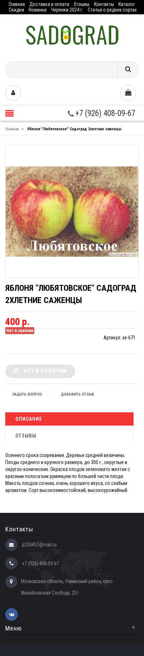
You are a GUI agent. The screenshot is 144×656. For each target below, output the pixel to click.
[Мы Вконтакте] (11, 614)
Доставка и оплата (49, 4)
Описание (28, 419)
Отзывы (81, 4)
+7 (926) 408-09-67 (104, 113)
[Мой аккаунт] (13, 93)
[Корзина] (128, 93)
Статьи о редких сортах (112, 10)
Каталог (126, 4)
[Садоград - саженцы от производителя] (72, 35)
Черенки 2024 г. (67, 10)
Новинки (37, 10)
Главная (17, 4)
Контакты (104, 4)
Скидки (16, 10)
